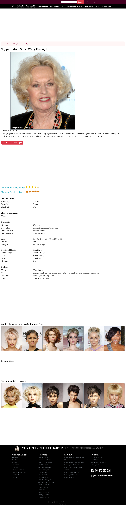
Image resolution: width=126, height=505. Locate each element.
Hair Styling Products (71, 465)
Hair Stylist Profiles (70, 475)
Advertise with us (18, 470)
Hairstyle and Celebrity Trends (74, 462)
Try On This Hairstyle (12, 142)
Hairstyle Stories (43, 497)
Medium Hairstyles (44, 467)
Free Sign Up (88, 1)
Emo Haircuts (42, 490)
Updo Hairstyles (43, 477)
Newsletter (15, 465)
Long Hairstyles (43, 470)
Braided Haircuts (44, 485)
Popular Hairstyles (44, 460)
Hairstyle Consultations (99, 462)
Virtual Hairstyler (44, 6)
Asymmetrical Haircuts (46, 482)
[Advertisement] (63, 26)
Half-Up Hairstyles (44, 480)
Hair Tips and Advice (71, 472)
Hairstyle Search (43, 495)
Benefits (14, 460)
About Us (15, 457)
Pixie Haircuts (43, 475)
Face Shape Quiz (96, 460)
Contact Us (15, 475)
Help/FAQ (15, 477)
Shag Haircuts (43, 487)
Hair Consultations (74, 6)
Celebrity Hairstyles (45, 462)
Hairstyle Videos (70, 477)
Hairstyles (58, 6)
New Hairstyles (43, 457)
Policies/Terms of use (19, 472)
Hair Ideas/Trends (92, 6)
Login (94, 1)
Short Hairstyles (43, 465)
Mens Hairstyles (43, 492)
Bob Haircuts (42, 472)
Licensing (15, 467)
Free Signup (95, 465)
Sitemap (15, 462)
